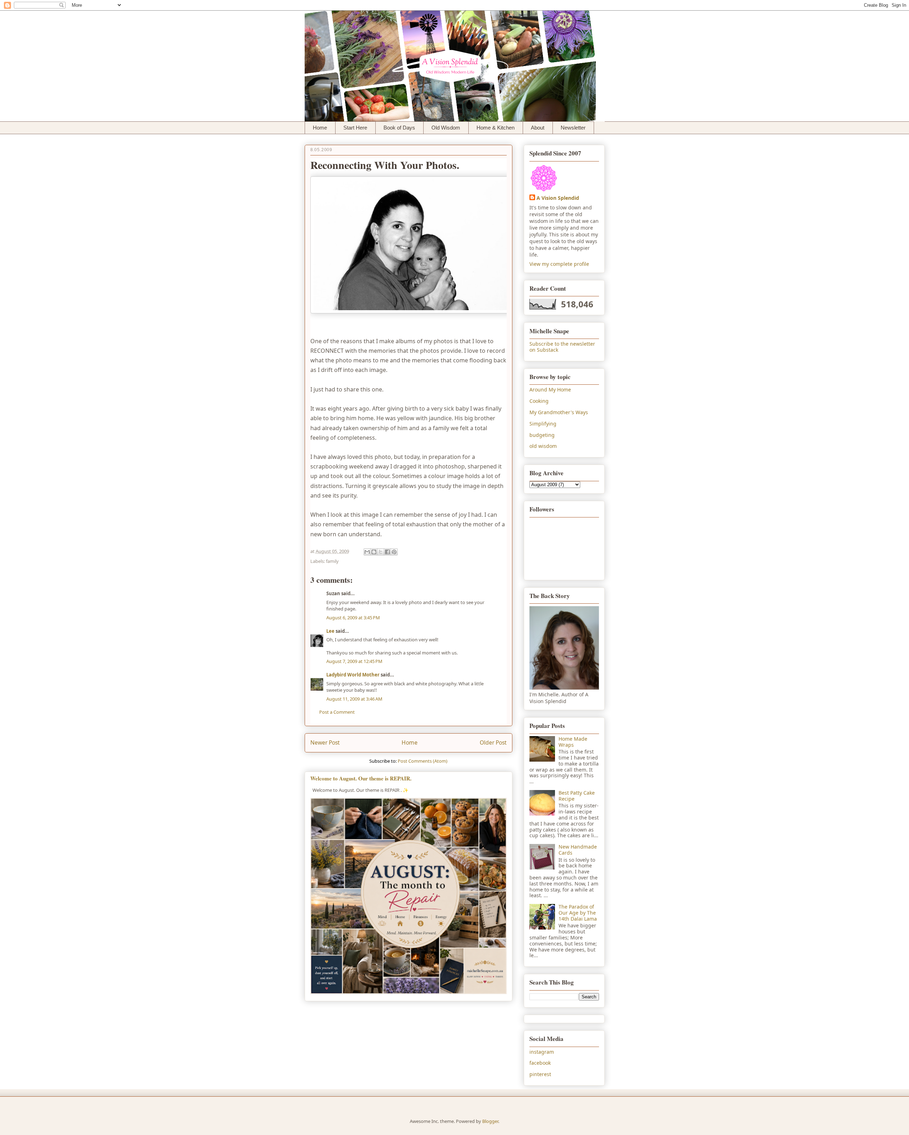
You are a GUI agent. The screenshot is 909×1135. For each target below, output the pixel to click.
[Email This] (367, 551)
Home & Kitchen (496, 128)
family (332, 561)
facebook (540, 1062)
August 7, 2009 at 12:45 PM (354, 661)
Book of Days (399, 128)
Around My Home (550, 389)
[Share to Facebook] (387, 551)
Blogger (490, 1121)
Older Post (493, 742)
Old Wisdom (445, 128)
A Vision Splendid (558, 197)
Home (320, 128)
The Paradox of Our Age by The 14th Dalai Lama (578, 912)
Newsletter (573, 128)
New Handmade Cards (578, 849)
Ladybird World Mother (353, 674)
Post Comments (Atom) (422, 761)
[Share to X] (380, 551)
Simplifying (542, 423)
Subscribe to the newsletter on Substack (562, 346)
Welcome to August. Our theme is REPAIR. (361, 778)
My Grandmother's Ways (558, 412)
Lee (330, 631)
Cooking (539, 400)
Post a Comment (337, 712)
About (537, 128)
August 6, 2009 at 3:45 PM (353, 617)
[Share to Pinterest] (394, 551)
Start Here (355, 128)
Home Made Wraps (573, 741)
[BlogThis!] (373, 551)
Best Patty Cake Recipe (577, 795)
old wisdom (543, 446)
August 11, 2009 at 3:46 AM (354, 699)
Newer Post (325, 742)
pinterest (540, 1074)
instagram (541, 1051)
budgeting (542, 435)
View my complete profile (559, 264)
